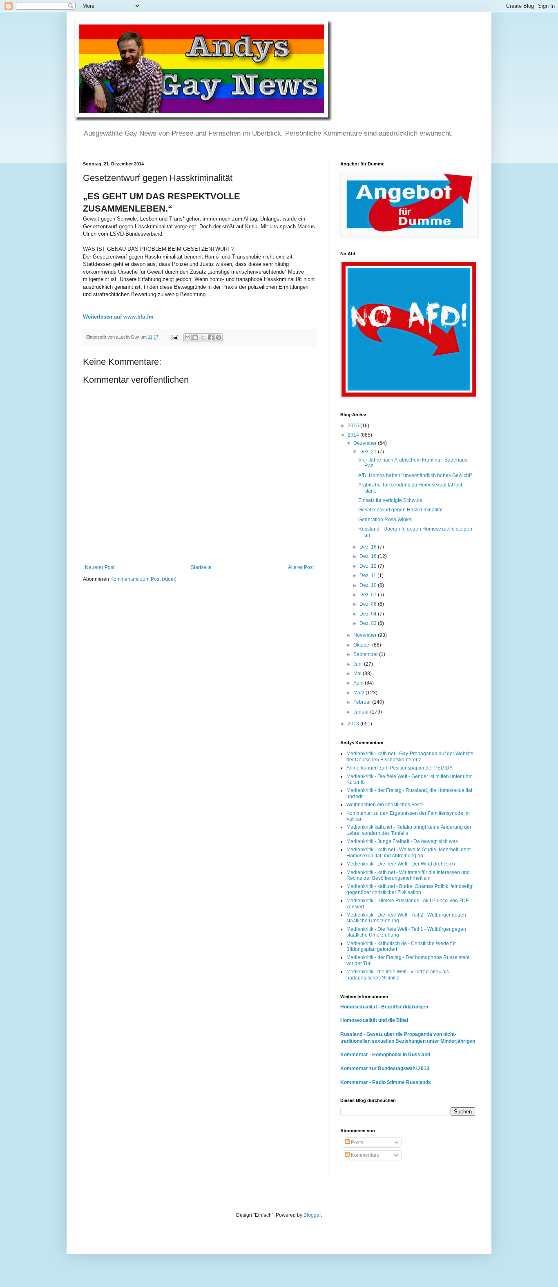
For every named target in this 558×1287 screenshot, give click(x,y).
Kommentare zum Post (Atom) (143, 579)
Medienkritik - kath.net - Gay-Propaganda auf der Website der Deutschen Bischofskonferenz (409, 756)
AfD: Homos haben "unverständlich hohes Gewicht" (415, 475)
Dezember (365, 443)
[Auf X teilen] (203, 337)
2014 (354, 435)
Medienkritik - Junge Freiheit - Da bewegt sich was (402, 841)
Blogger (312, 1215)
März (359, 693)
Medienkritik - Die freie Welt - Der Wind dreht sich (400, 864)
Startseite (201, 567)
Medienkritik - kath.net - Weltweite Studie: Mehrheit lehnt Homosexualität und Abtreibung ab (408, 852)
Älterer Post (301, 567)
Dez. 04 (368, 614)
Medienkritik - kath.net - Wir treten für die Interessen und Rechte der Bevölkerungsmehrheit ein (408, 875)
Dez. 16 (368, 556)
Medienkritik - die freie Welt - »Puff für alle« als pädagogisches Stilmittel (397, 974)
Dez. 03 (368, 623)
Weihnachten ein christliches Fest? (385, 804)
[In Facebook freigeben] (211, 337)
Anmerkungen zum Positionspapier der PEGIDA (399, 768)
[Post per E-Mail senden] (174, 337)
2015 (354, 425)
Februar (362, 702)
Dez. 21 (368, 452)
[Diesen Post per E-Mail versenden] (187, 337)
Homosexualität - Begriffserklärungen (384, 1007)
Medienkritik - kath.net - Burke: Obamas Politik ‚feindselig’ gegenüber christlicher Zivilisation (409, 889)
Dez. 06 (368, 604)
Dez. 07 (368, 595)
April (359, 683)
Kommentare (364, 1155)
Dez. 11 (368, 575)
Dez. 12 (368, 566)
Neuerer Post (99, 567)
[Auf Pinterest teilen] (218, 337)
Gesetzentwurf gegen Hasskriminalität (400, 510)
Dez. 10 (368, 585)
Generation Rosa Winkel (385, 519)
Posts (356, 1142)
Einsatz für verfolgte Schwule (390, 500)
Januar (361, 712)
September (366, 654)
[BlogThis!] (195, 337)
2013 (354, 724)
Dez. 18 (368, 547)
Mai (358, 673)
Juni (358, 664)
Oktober (362, 645)
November (365, 635)
